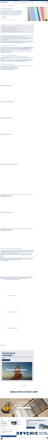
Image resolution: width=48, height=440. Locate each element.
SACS (18, 2)
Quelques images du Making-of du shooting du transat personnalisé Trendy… (12, 31)
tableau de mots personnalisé (25, 35)
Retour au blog (24, 385)
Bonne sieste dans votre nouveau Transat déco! (8, 30)
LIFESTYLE (28, 2)
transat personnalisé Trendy (28, 47)
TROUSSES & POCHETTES (23, 2)
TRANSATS (15, 2)
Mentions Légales (17, 422)
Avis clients (16, 423)
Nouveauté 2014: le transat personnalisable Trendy (9, 27)
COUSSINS (32, 2)
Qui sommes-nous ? (17, 421)
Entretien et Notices (17, 424)
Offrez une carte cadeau (30, 427)
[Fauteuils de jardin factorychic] (17, 77)
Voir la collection (2, 345)
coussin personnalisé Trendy (7, 41)
